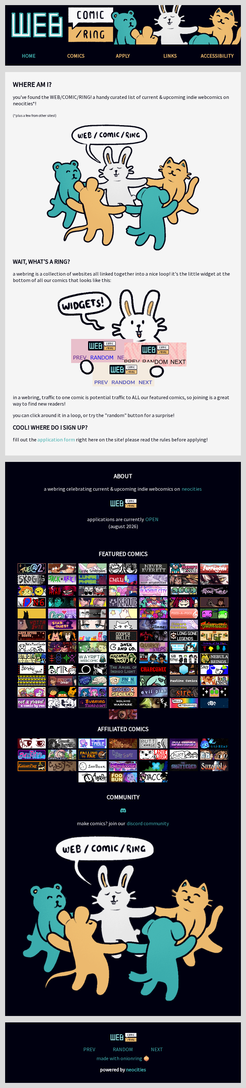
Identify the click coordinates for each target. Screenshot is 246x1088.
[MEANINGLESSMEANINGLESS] (123, 625)
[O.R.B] (92, 647)
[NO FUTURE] (184, 658)
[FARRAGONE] (214, 568)
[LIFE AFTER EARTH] (32, 636)
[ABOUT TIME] (214, 591)
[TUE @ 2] (32, 568)
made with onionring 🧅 (123, 1058)
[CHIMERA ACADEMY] (184, 625)
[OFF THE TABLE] (92, 743)
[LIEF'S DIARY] (214, 636)
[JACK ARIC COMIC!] (62, 579)
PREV (89, 1049)
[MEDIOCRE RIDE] (62, 669)
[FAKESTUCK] (92, 613)
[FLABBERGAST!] (92, 625)
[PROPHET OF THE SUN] (214, 602)
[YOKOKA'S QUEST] (62, 755)
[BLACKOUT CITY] (153, 591)
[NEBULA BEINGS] (214, 658)
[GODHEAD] (214, 743)
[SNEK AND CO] (123, 647)
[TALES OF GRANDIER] (123, 591)
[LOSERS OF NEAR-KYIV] (214, 681)
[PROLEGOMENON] (184, 591)
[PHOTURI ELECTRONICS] (32, 591)
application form (56, 439)
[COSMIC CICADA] (123, 714)
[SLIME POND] (92, 636)
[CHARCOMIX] (153, 669)
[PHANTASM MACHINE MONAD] (92, 669)
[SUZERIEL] (214, 766)
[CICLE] (153, 681)
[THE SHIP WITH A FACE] (214, 692)
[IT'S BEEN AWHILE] (92, 591)
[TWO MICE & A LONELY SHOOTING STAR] (32, 692)
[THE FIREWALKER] (123, 743)
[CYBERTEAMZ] (123, 755)
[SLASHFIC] (92, 692)
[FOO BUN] (123, 777)
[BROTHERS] (62, 602)
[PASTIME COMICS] (184, 681)
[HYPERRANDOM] (184, 602)
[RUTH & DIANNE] (123, 568)
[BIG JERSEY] (153, 658)
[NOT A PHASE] (32, 703)
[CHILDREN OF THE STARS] (214, 647)
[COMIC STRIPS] (153, 743)
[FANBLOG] (62, 613)
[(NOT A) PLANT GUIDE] (32, 647)
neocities (192, 489)
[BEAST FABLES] (62, 703)
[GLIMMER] (153, 625)
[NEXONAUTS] (214, 703)
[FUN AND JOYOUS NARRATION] (123, 681)
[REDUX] (62, 658)
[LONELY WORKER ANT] (32, 743)
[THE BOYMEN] (62, 636)
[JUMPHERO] (153, 613)
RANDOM (123, 1049)
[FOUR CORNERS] (92, 602)
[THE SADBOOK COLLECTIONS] (92, 766)
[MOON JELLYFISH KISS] (153, 579)
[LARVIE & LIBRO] (153, 755)
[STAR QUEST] (62, 625)
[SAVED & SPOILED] (123, 692)
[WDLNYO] (123, 703)
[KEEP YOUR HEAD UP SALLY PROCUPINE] (214, 669)
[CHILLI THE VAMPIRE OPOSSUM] (123, 579)
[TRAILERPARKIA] (214, 625)
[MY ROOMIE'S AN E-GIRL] (184, 568)
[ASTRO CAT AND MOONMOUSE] (32, 658)
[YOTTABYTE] (32, 625)
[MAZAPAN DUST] (123, 658)
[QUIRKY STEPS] (153, 647)
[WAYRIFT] (92, 658)
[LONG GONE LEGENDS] (184, 636)
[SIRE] (184, 692)
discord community (148, 823)
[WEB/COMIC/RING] (123, 503)
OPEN (152, 519)
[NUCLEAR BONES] (32, 613)
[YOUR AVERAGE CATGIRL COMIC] (153, 777)
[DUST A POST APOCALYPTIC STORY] (184, 755)
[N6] (32, 602)
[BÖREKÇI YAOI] (32, 669)
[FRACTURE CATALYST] (62, 681)
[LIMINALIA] (62, 692)
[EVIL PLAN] (153, 692)
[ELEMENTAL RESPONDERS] (153, 766)
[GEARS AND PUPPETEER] (62, 743)
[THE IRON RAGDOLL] (184, 647)
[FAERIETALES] (153, 703)
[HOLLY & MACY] (62, 568)
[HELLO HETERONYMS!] (184, 703)
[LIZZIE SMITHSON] (92, 568)
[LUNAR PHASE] (92, 579)
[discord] (123, 810)
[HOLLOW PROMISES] (62, 647)
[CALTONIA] (184, 743)
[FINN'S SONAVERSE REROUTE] (123, 602)
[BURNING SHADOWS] (92, 703)
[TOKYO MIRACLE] (32, 755)
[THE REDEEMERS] (184, 669)
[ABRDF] (92, 777)
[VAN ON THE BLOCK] (214, 613)
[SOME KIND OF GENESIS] (32, 579)
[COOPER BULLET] (123, 636)
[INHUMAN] (184, 579)
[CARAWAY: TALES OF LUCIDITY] (153, 602)
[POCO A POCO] (184, 613)
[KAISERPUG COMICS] (32, 766)
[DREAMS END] (92, 681)
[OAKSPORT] (214, 755)
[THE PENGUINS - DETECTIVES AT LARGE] (32, 681)
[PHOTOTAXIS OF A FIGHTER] (214, 579)
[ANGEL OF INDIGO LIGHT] (123, 669)
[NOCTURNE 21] (153, 636)
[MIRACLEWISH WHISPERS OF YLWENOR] (123, 766)
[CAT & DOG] (62, 766)
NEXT (157, 1049)
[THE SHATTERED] (184, 766)
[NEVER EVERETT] (153, 568)
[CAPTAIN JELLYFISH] (123, 613)
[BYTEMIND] (62, 591)
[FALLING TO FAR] (92, 755)
